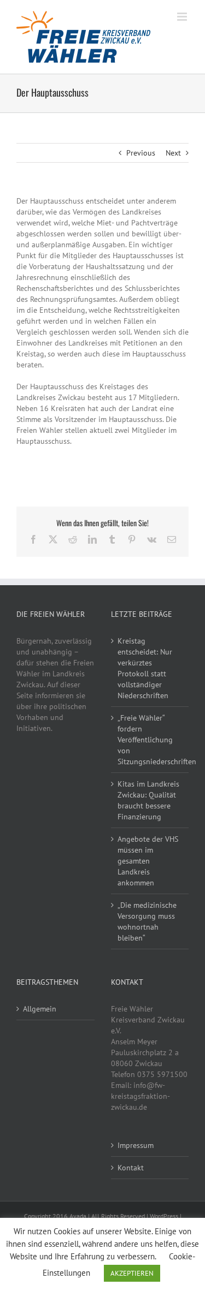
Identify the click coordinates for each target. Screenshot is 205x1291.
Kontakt (131, 1168)
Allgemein (39, 1009)
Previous (140, 153)
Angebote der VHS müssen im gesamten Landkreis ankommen (148, 861)
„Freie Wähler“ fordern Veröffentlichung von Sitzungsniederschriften (151, 739)
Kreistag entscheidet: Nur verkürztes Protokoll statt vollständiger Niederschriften (145, 668)
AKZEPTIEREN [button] (132, 1273)
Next (173, 153)
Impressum (136, 1145)
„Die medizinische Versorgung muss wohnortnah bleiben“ (147, 921)
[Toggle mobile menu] (183, 16)
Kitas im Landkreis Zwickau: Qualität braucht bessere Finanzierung (148, 800)
